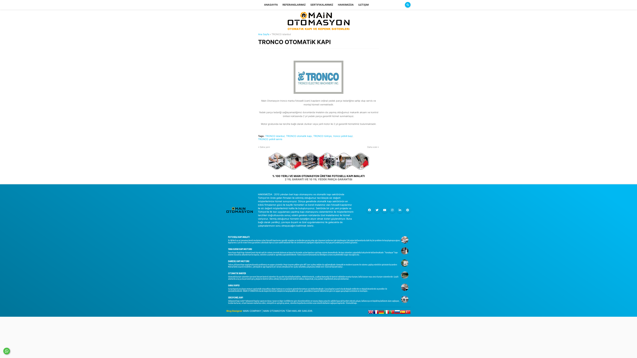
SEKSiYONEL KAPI (235, 297)
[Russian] (397, 312)
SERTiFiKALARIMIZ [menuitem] (321, 4)
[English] (370, 312)
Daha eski (372, 147)
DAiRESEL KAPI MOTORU (238, 261)
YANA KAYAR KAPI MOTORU (240, 249)
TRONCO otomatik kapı (299, 136)
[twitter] (377, 210)
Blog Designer (234, 310)
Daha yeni (265, 147)
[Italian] (386, 312)
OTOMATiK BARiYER (237, 273)
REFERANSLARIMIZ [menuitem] (294, 4)
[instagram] (392, 210)
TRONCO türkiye (322, 136)
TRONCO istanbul (281, 34)
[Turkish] (408, 312)
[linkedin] (400, 210)
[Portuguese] (392, 312)
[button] (408, 5)
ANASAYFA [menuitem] (271, 4)
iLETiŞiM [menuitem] (363, 4)
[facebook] (369, 210)
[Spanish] (402, 312)
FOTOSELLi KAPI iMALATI (239, 237)
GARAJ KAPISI (234, 285)
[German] (381, 312)
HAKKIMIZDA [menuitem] (346, 4)
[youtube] (385, 210)
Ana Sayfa (263, 34)
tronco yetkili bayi (343, 136)
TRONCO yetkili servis (270, 139)
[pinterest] (408, 210)
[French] (376, 312)
